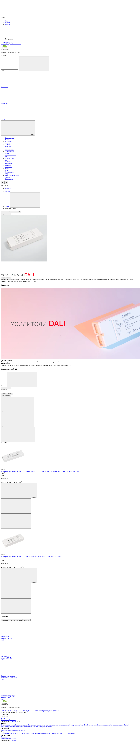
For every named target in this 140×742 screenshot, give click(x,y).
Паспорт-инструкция (16, 620)
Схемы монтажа (56, 733)
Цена (3, 411)
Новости (7, 22)
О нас (6, 21)
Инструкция (26, 620)
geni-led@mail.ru (53, 711)
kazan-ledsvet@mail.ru (41, 711)
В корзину (33, 497)
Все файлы (5, 620)
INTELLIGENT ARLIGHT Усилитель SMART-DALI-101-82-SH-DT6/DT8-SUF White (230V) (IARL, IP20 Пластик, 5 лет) (40, 471)
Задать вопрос (6, 214)
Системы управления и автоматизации (40, 725)
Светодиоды (9, 179)
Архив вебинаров (22, 733)
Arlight (14, 721)
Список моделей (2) (14, 212)
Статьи (30, 733)
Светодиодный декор (11, 726)
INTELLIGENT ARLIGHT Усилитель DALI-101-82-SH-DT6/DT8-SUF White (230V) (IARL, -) (31, 556)
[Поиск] (34, 63)
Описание (4, 212)
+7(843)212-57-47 (17, 711)
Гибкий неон (7, 169)
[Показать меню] (25, 200)
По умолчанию (6, 395)
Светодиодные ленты (8, 725)
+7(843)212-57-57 (6, 711)
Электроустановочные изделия (28, 726)
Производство (9, 730)
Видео (9, 733)
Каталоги (4, 733)
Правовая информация (8, 720)
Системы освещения (8, 162)
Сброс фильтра (6, 388)
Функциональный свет (76, 725)
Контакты (18, 44)
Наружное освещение (8, 166)
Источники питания (8, 142)
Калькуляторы (46, 733)
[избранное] (16, 521)
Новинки (8, 188)
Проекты (7, 24)
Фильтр (4, 441)
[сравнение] (16, 506)
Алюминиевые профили (9, 152)
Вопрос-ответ (37, 733)
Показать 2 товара (7, 393)
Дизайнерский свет (90, 725)
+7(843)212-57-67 (28, 711)
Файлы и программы (68, 733)
